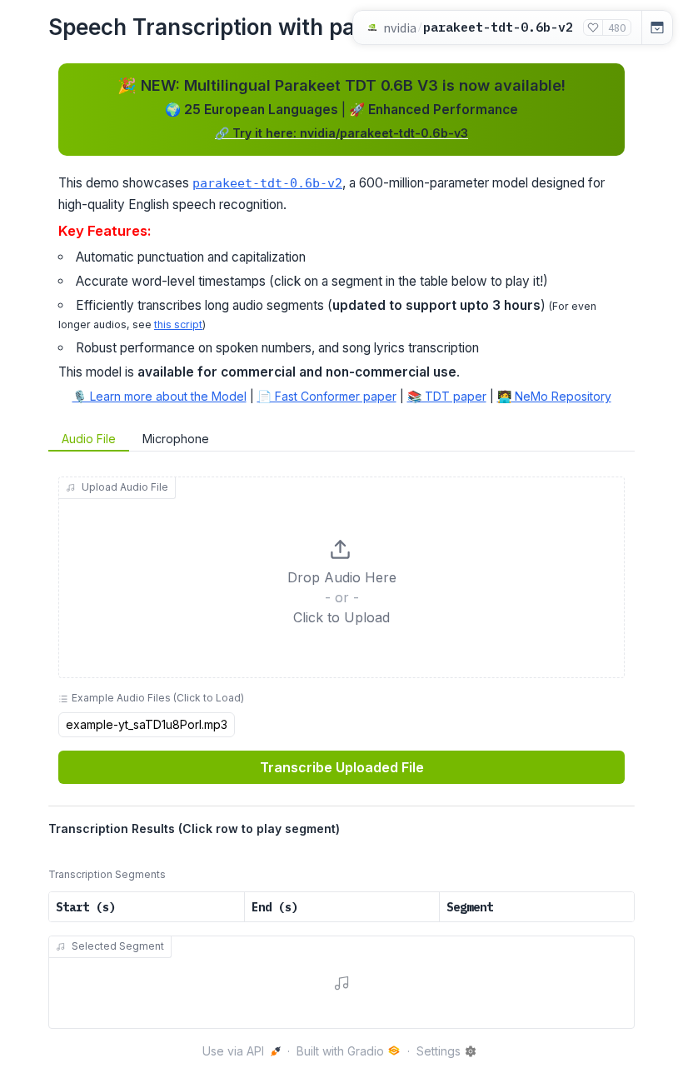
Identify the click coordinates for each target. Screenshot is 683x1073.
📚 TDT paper (446, 396)
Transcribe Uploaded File (342, 767)
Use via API (233, 1051)
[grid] (341, 906)
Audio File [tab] (89, 439)
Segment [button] (469, 907)
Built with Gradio (340, 1051)
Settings (438, 1051)
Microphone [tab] (175, 439)
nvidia (399, 27)
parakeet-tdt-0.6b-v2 (267, 183)
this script (178, 324)
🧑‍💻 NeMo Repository (554, 396)
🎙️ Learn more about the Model (159, 396)
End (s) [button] (275, 907)
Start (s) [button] (86, 907)
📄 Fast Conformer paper (326, 396)
